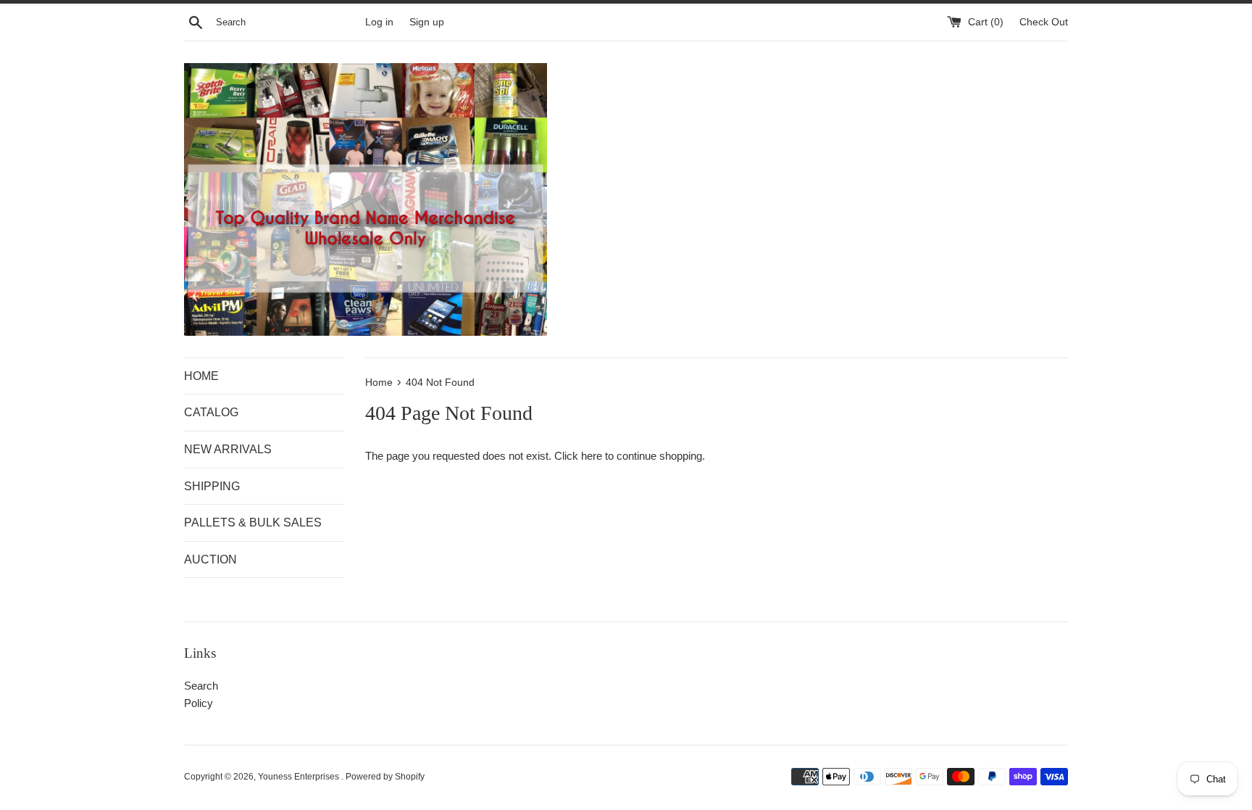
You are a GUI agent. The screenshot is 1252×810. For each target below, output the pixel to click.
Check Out (1043, 22)
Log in (379, 22)
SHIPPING (212, 486)
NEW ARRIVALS (228, 449)
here (591, 456)
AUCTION (210, 559)
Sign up (426, 22)
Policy (198, 703)
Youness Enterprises (299, 777)
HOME (201, 376)
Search (201, 685)
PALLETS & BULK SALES (253, 522)
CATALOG (211, 412)
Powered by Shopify (385, 777)
